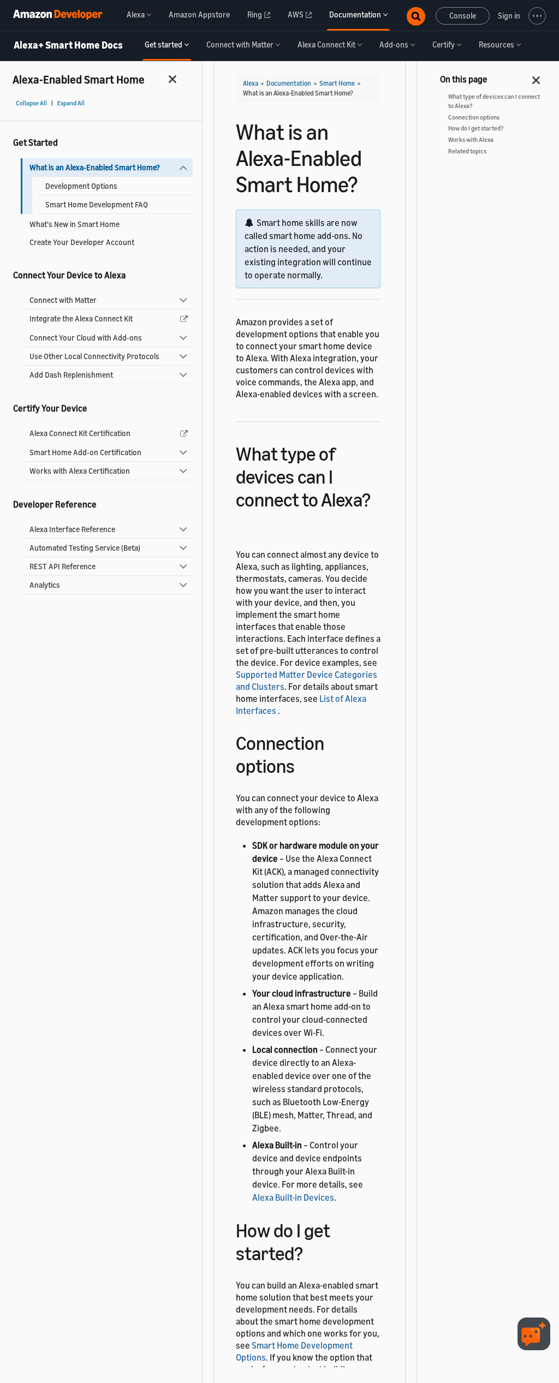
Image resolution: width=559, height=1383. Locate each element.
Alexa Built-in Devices (293, 1197)
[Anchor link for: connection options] (304, 764)
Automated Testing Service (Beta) (84, 547)
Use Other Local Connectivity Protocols (94, 356)
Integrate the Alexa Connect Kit (81, 318)
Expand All (71, 103)
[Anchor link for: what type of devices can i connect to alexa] (245, 520)
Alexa (250, 83)
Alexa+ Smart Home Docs (68, 45)
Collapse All (31, 103)
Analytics (44, 584)
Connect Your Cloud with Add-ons (85, 337)
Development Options (81, 185)
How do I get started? (475, 128)
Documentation (288, 83)
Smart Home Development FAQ (96, 204)
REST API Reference (62, 566)
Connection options (473, 117)
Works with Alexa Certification (79, 470)
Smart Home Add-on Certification (85, 452)
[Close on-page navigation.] (537, 77)
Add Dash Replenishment (71, 374)
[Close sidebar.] (173, 79)
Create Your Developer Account (81, 242)
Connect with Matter (63, 300)
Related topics (467, 151)
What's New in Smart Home (74, 224)
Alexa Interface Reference (72, 529)
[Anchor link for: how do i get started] (312, 1251)
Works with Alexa (470, 140)
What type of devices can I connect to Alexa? (494, 101)
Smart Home (337, 83)
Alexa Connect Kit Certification (79, 433)
